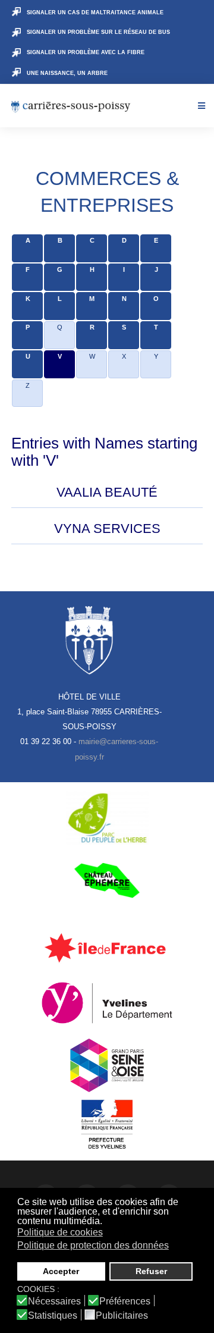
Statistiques (52, 1316)
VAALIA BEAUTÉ (107, 492)
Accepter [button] (61, 1271)
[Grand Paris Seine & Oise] (107, 1065)
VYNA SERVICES (107, 528)
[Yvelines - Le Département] (107, 1003)
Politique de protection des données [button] (93, 1245)
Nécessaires (54, 1301)
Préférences (124, 1301)
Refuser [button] (151, 1271)
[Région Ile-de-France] (107, 947)
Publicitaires (122, 1316)
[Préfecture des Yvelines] (107, 1125)
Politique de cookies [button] (60, 1232)
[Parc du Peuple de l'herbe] (107, 818)
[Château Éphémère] (107, 880)
